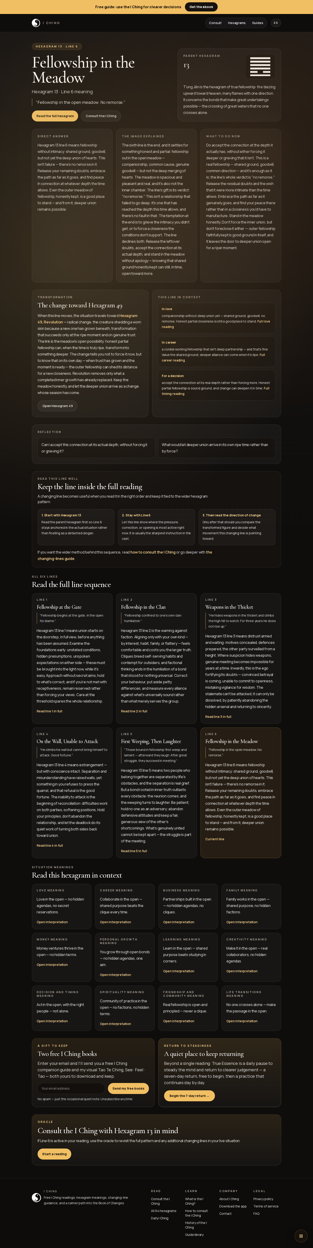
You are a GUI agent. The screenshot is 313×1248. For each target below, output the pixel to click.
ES (276, 23)
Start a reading (54, 1154)
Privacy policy (263, 1199)
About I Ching (229, 1199)
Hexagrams (237, 23)
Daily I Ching (159, 1218)
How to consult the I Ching (196, 1213)
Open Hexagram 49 (57, 406)
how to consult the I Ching (153, 552)
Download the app (233, 1206)
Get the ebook (201, 7)
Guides (257, 23)
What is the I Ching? (194, 1201)
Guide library (194, 1234)
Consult (215, 23)
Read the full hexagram (55, 116)
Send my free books (128, 1088)
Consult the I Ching (101, 116)
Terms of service (265, 1206)
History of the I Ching (196, 1224)
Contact (225, 1213)
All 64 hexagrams (163, 1211)
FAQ (256, 1213)
